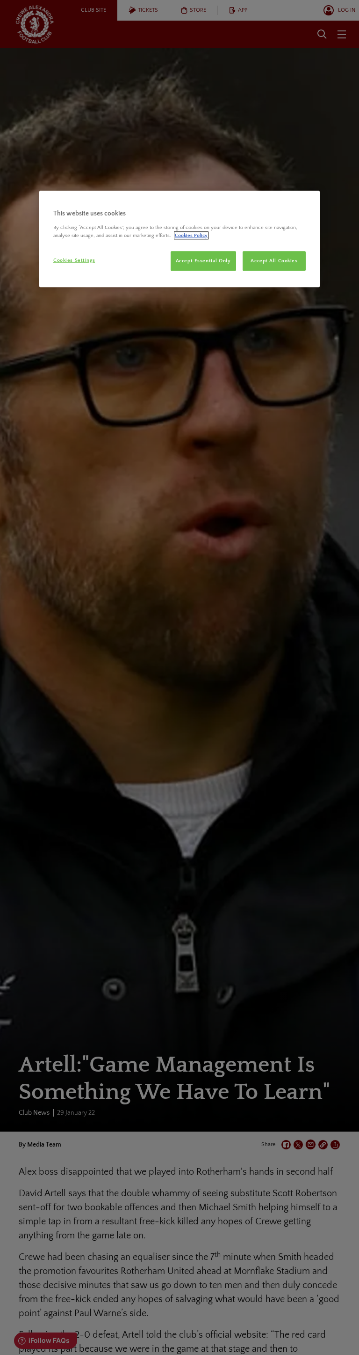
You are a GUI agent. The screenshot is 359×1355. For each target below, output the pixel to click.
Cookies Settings (74, 260)
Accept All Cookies (274, 261)
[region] (179, 239)
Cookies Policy (191, 235)
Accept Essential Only (203, 261)
